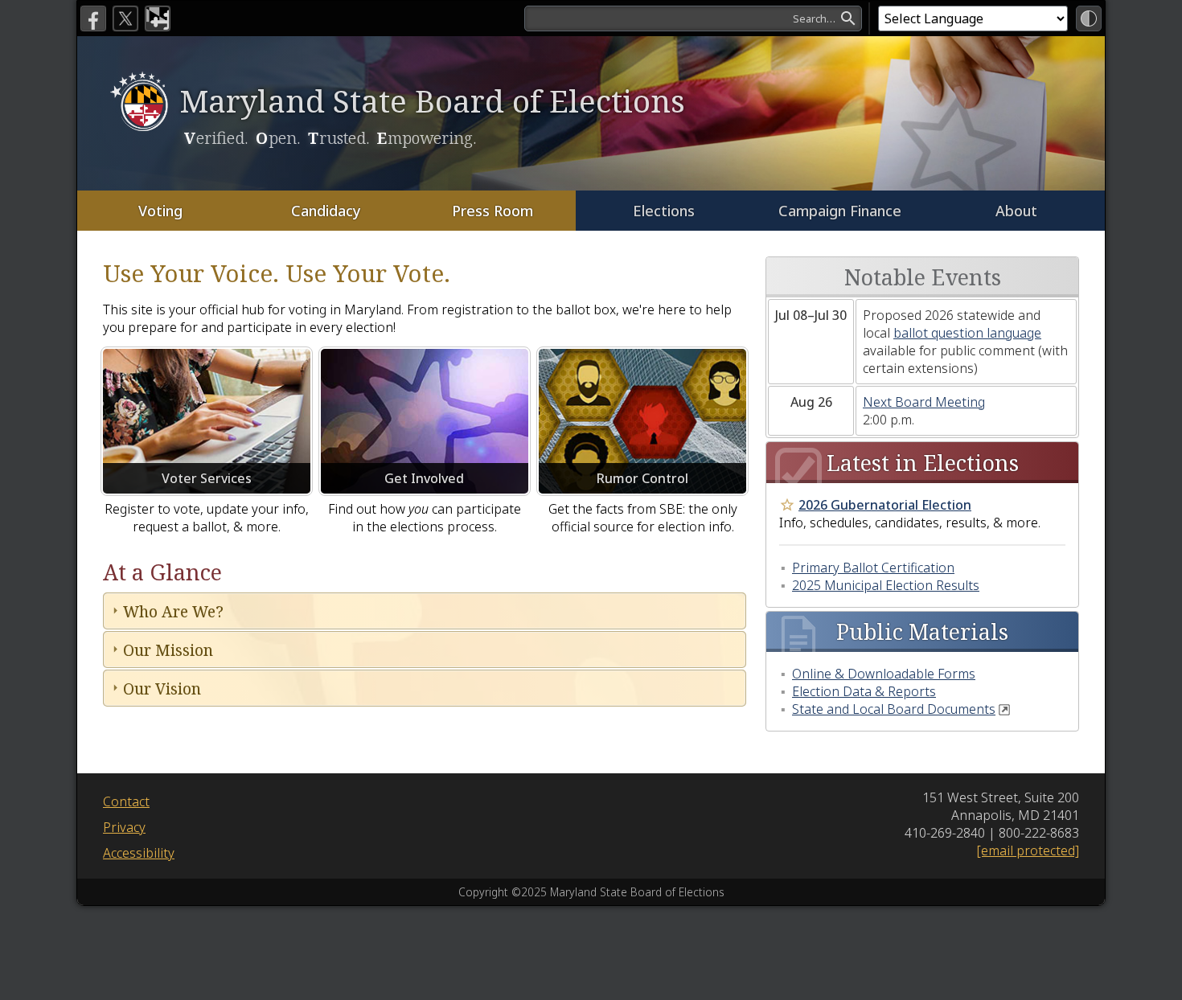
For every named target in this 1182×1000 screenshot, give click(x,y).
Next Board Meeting (924, 402)
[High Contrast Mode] (1089, 18)
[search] (693, 18)
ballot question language (967, 333)
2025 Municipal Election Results (885, 585)
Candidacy (326, 210)
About (1016, 210)
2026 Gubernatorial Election (884, 505)
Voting (160, 210)
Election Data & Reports (864, 691)
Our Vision (162, 688)
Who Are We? (173, 611)
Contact (126, 801)
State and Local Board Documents (893, 709)
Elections (664, 210)
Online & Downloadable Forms (883, 673)
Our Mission (168, 650)
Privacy (124, 827)
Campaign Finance (839, 210)
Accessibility (138, 853)
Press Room (492, 210)
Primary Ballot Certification (873, 567)
